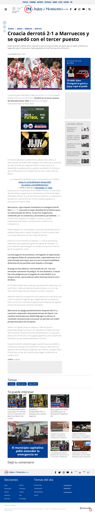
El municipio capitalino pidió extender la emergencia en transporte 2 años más (27, 453)
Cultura (66, 2)
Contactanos (68, 492)
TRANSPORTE (38, 488)
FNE (71, 2)
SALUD (36, 495)
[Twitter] (4, 27)
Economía (33, 2)
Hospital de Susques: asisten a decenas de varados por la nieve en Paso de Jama (59, 437)
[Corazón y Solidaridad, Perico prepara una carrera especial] (38, 407)
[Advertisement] (35, 367)
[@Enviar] (4, 31)
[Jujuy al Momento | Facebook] (71, 9)
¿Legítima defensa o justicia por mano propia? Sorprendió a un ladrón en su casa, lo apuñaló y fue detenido (81, 437)
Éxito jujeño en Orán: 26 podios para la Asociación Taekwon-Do (59, 412)
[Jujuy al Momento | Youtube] (83, 9)
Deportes (40, 2)
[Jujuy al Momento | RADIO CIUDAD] (88, 472)
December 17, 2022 (43, 187)
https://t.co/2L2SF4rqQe (29, 182)
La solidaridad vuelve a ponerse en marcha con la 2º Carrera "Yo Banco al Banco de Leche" (17, 414)
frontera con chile (57, 429)
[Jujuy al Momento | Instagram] (79, 9)
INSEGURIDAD (38, 492)
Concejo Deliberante (27, 440)
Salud (60, 2)
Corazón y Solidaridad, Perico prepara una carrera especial (37, 412)
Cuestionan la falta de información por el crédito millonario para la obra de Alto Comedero (81, 456)
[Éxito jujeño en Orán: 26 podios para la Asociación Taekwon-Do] (60, 407)
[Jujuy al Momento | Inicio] (88, 479)
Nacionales (7, 488)
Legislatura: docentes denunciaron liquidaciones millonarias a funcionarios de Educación (74, 148)
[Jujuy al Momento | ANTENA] (76, 472)
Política (25, 2)
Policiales (47, 2)
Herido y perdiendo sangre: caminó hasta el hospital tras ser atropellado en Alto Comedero (73, 155)
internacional (55, 405)
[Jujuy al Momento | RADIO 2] (84, 472)
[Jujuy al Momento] (16, 474)
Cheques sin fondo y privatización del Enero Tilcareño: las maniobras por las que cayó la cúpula (73, 163)
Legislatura (76, 448)
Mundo (55, 2)
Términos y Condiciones (10, 505)
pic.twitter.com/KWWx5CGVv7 (34, 185)
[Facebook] (4, 22)
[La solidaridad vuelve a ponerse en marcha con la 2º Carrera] (17, 407)
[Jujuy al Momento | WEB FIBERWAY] (80, 472)
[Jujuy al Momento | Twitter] (75, 9)
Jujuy (5, 485)
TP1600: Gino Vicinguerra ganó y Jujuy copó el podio (77, 83)
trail (31, 405)
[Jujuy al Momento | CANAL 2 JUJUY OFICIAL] (72, 472)
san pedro (76, 429)
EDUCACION (38, 485)
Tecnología (22, 498)
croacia (11, 384)
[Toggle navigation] (6, 9)
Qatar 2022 (33, 384)
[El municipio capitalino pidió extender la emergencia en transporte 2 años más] (28, 432)
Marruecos (21, 384)
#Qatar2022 (46, 182)
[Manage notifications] (90, 509)
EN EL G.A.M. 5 (12, 405)
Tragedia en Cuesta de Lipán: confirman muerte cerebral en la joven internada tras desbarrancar (73, 139)
